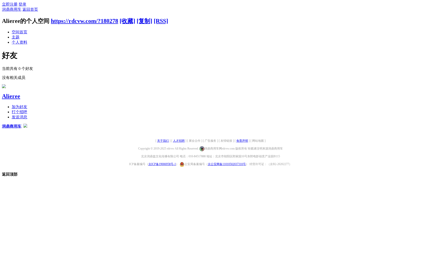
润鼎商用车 (11, 9)
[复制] (144, 21)
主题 (15, 37)
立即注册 (10, 4)
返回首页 (30, 9)
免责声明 (242, 140)
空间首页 (19, 32)
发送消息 (19, 117)
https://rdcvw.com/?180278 (84, 21)
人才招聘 (179, 140)
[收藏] (127, 21)
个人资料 (19, 42)
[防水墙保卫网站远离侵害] (25, 126)
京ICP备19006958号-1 (162, 164)
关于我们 (163, 140)
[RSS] (161, 21)
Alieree (11, 96)
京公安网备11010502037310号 (227, 164)
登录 (22, 4)
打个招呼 (19, 112)
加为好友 (19, 107)
